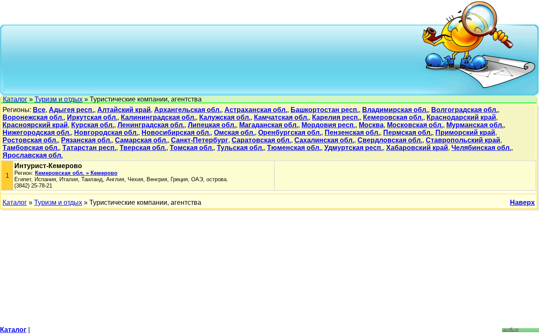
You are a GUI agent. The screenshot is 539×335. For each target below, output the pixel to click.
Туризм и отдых (59, 99)
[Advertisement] (213, 59)
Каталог (15, 99)
